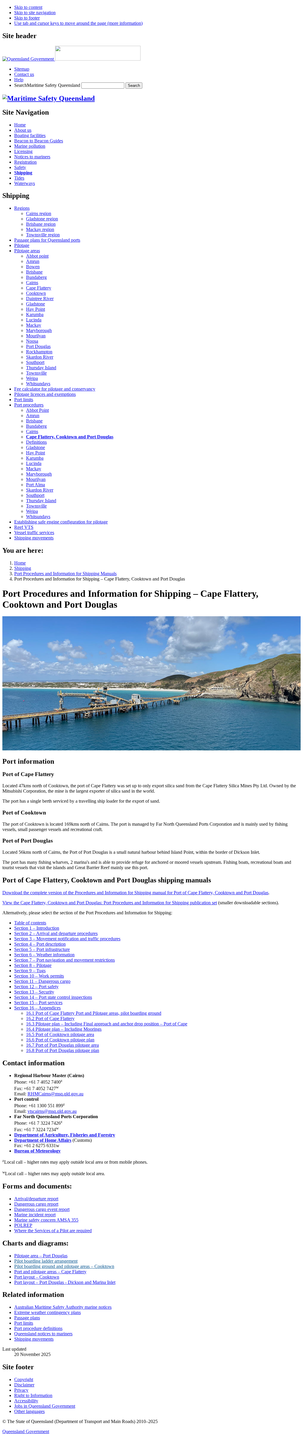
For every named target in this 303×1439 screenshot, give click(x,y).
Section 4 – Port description (40, 944)
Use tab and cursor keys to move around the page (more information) (78, 23)
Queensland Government (25, 1431)
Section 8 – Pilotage (32, 965)
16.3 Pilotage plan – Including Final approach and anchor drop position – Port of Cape (106, 1023)
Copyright (23, 1379)
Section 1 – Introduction (36, 928)
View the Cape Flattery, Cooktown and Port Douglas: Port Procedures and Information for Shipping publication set (109, 902)
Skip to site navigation (35, 12)
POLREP (23, 1225)
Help (18, 79)
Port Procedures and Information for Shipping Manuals (65, 573)
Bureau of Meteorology (37, 1150)
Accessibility (26, 1400)
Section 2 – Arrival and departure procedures (56, 933)
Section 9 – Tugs (30, 970)
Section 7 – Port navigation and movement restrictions (64, 959)
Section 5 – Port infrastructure (42, 949)
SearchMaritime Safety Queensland (47, 85)
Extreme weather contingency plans (47, 1312)
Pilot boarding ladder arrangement (46, 1261)
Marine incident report (35, 1214)
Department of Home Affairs (42, 1140)
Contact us (24, 74)
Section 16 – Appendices (37, 1007)
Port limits (23, 1323)
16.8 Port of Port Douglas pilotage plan (62, 1050)
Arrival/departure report (36, 1198)
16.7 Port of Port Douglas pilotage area (62, 1045)
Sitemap (21, 68)
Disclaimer (24, 1384)
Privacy (21, 1390)
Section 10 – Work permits (39, 975)
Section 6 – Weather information (44, 954)
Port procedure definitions (38, 1328)
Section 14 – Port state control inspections (53, 997)
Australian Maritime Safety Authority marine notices (63, 1307)
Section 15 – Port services (38, 1002)
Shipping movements (34, 1339)
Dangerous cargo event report (42, 1209)
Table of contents (30, 922)
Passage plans (27, 1317)
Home (20, 562)
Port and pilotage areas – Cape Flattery (50, 1271)
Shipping (22, 568)
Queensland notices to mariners (43, 1333)
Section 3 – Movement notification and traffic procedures (67, 938)
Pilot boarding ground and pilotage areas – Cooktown (64, 1266)
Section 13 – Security (34, 991)
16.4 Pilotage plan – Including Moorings (63, 1029)
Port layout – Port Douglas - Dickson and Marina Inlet (64, 1282)
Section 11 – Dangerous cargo (42, 981)
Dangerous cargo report (36, 1204)
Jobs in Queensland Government (44, 1406)
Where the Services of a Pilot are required (53, 1230)
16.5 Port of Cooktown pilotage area (60, 1034)
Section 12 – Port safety (36, 986)
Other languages (29, 1411)
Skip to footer (27, 17)
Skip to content (28, 7)
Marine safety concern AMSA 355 (46, 1219)
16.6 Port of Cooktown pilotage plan (60, 1039)
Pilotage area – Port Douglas (40, 1255)
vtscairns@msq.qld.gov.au (52, 1111)
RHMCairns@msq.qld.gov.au (55, 1093)
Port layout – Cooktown (36, 1276)
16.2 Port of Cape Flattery (50, 1018)
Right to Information (33, 1395)
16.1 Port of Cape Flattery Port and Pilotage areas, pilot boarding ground (93, 1013)
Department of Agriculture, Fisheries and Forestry (64, 1134)
